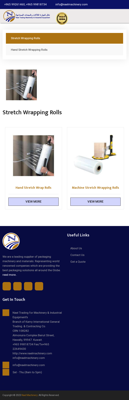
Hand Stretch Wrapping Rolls (29, 50)
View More (33, 201)
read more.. (10, 275)
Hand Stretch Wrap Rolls (33, 188)
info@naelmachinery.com (71, 4)
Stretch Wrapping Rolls (25, 38)
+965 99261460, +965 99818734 (25, 4)
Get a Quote (77, 262)
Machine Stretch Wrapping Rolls (95, 188)
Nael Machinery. (30, 395)
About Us (76, 248)
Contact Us (77, 255)
